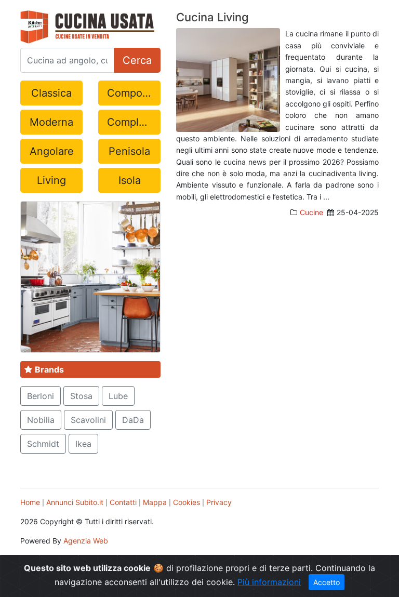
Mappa (155, 502)
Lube (118, 396)
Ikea (83, 444)
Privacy (219, 502)
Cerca (137, 60)
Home (30, 502)
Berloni (40, 396)
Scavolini (88, 420)
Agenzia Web (85, 540)
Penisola (129, 151)
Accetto (326, 582)
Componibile (134, 93)
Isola (129, 180)
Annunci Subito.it (74, 502)
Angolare (52, 151)
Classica (51, 93)
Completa (130, 122)
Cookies (186, 502)
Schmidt (43, 444)
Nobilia (41, 420)
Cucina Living (212, 17)
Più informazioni (269, 582)
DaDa (133, 420)
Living (51, 180)
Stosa (81, 396)
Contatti (123, 502)
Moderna (51, 122)
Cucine (311, 212)
